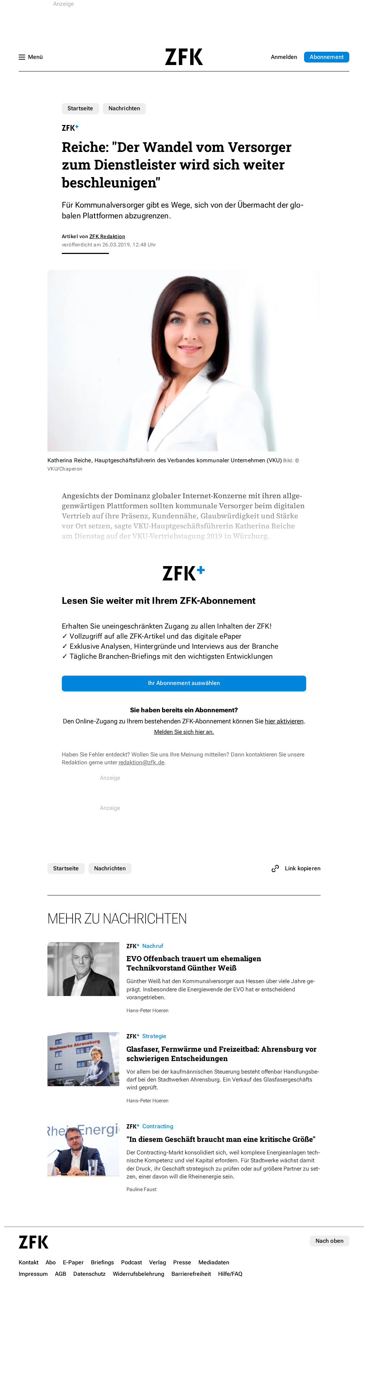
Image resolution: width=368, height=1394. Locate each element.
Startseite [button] (184, 56)
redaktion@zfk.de (141, 762)
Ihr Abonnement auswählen (184, 683)
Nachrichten (125, 108)
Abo (327, 57)
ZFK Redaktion (107, 236)
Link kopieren (303, 868)
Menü (35, 57)
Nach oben (330, 1240)
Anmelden (284, 57)
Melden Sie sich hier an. (184, 731)
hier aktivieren (284, 721)
